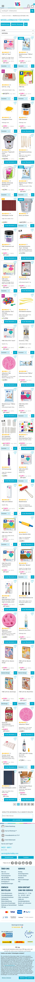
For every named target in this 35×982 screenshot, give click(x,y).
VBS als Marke (5, 877)
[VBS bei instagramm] (16, 863)
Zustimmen (30, 978)
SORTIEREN (5, 33)
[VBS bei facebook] (12, 863)
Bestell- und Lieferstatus (24, 903)
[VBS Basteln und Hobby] (17, 4)
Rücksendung (4, 899)
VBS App (3, 907)
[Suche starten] (32, 11)
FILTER (3, 30)
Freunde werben (22, 875)
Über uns (3, 872)
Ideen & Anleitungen (23, 879)
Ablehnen (22, 978)
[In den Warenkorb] (15, 66)
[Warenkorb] (32, 6)
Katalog (20, 872)
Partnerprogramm (6, 875)
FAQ (19, 881)
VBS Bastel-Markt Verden (7, 879)
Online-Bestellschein (6, 893)
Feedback (25, 857)
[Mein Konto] (28, 6)
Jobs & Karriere (5, 873)
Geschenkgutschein (23, 873)
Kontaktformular (9, 857)
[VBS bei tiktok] (26, 863)
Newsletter (21, 877)
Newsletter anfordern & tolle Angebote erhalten (17, 812)
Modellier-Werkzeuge (17, 24)
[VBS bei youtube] (23, 863)
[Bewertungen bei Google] (17, 926)
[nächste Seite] (32, 804)
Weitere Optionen (6, 978)
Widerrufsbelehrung (6, 901)
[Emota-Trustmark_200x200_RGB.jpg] (29, 934)
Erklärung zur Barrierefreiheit (9, 905)
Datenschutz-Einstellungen (8, 903)
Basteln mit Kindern (6, 15)
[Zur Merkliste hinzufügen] (15, 37)
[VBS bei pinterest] (19, 863)
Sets (26, 24)
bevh (7, 931)
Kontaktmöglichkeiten (24, 901)
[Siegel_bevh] (7, 935)
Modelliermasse (5, 24)
